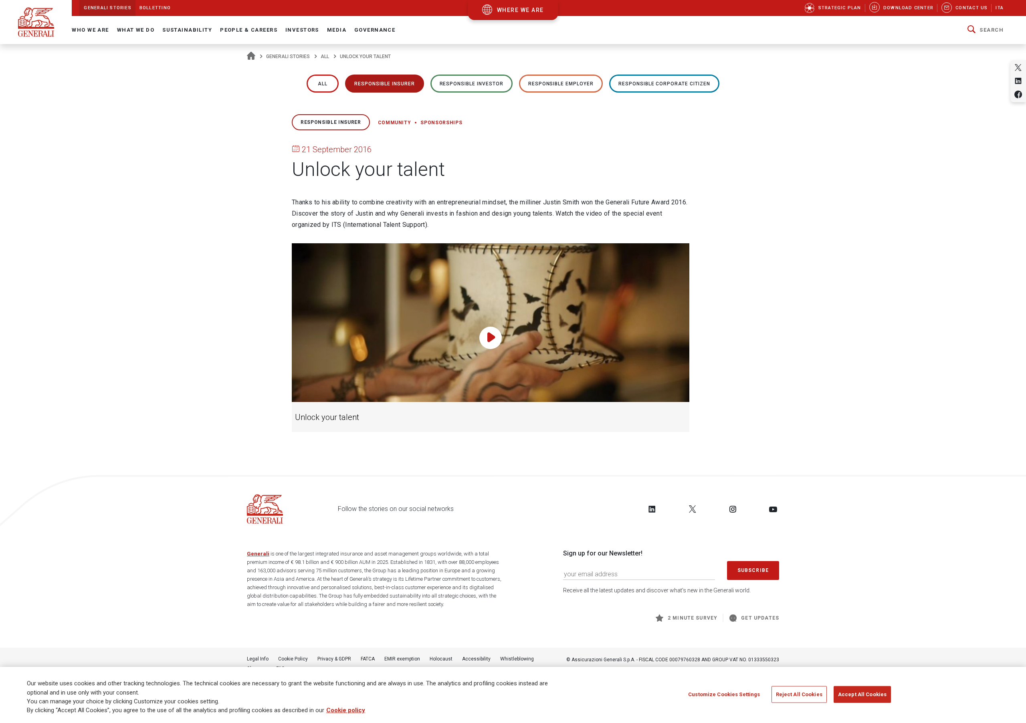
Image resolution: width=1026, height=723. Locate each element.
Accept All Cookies (862, 694)
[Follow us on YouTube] (773, 509)
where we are (520, 10)
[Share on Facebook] (1018, 94)
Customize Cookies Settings (724, 694)
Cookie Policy (293, 659)
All (325, 56)
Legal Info (258, 659)
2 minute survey (692, 618)
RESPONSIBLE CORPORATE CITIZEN (664, 84)
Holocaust (441, 659)
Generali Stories (288, 56)
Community (394, 122)
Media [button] (336, 30)
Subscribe (753, 570)
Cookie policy (345, 710)
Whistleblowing (517, 659)
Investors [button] (302, 30)
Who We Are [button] (90, 30)
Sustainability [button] (187, 30)
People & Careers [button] (248, 30)
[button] (985, 30)
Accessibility (476, 659)
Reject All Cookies (799, 694)
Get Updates (760, 618)
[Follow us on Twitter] (693, 509)
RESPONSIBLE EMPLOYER (561, 84)
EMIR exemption (402, 659)
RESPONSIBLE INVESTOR (471, 84)
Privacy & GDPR (334, 659)
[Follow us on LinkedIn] (652, 509)
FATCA (368, 659)
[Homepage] (251, 56)
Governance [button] (374, 30)
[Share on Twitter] (1018, 67)
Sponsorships (441, 122)
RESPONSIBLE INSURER (384, 84)
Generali (258, 554)
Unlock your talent (327, 417)
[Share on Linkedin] (1018, 81)
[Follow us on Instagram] (733, 509)
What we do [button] (135, 30)
